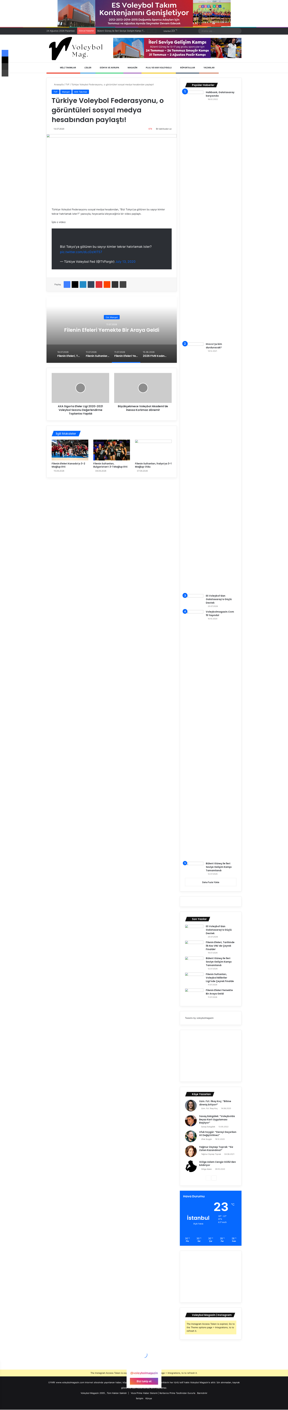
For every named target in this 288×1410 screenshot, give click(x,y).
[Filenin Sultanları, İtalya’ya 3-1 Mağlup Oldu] (153, 450)
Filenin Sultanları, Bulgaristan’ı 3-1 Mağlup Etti (110, 465)
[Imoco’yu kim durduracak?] (194, 467)
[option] (111, 329)
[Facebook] (67, 284)
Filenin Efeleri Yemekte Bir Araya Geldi (219, 991)
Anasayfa (58, 84)
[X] (75, 284)
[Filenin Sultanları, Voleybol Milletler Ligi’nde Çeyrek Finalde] (194, 979)
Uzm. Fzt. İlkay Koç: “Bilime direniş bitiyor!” (215, 1103)
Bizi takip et (144, 1381)
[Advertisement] (210, 1056)
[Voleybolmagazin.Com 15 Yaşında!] (194, 734)
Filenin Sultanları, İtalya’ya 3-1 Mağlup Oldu (153, 465)
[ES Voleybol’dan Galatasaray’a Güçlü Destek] (194, 600)
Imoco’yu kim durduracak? (214, 345)
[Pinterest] (99, 284)
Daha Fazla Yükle (210, 882)
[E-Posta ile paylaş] (115, 284)
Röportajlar (187, 67)
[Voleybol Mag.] (77, 48)
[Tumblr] (91, 284)
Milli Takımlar (68, 67)
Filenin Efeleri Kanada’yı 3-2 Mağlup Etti (68, 465)
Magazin (132, 67)
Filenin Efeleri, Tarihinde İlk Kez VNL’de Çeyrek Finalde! (220, 946)
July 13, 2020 (125, 262)
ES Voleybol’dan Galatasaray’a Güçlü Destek (219, 599)
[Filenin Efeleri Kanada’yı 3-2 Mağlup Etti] (70, 450)
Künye (149, 1398)
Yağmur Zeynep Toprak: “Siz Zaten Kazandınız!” (216, 1148)
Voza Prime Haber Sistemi (144, 1393)
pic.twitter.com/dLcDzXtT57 (81, 252)
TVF (67, 84)
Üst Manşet (112, 314)
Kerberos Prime (167, 1393)
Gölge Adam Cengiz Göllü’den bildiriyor (217, 1163)
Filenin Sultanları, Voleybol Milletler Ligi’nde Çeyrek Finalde (127, 30)
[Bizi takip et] (144, 1366)
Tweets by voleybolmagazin (199, 1018)
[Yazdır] (123, 284)
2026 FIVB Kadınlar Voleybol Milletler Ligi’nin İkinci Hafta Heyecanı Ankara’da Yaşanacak (111, 330)
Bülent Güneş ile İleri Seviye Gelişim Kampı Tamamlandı (219, 867)
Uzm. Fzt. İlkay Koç (209, 1108)
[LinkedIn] (83, 284)
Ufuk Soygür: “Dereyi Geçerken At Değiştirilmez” (217, 1133)
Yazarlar (208, 67)
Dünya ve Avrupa (109, 67)
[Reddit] (107, 284)
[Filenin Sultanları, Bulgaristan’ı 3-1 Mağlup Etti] (111, 450)
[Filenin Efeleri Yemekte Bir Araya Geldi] (194, 994)
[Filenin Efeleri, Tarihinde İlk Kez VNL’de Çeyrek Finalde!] (194, 947)
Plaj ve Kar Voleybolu (158, 67)
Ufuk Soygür (206, 1139)
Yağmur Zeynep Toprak (211, 1154)
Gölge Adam (206, 1169)
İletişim (139, 1398)
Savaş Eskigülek (208, 1127)
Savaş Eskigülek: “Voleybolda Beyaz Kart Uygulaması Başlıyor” (217, 1119)
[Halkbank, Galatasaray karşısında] (194, 215)
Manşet (66, 91)
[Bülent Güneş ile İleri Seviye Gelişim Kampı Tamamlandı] (194, 868)
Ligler (87, 67)
